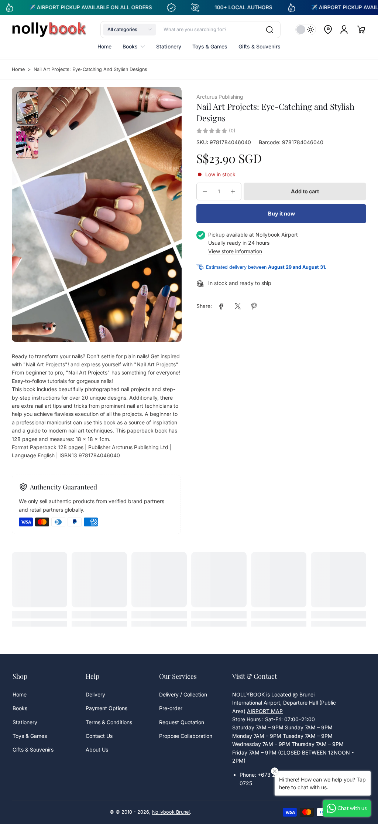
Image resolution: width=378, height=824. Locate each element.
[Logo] (49, 29)
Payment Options (106, 708)
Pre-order (170, 708)
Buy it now (281, 213)
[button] (129, 29)
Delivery (95, 694)
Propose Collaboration (185, 736)
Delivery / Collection (183, 694)
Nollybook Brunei (171, 812)
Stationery (25, 722)
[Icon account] (344, 29)
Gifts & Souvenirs (33, 749)
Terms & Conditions (109, 722)
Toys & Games (30, 736)
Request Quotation (181, 722)
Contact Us (99, 736)
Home (18, 69)
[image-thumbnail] (27, 108)
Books (20, 708)
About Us (97, 749)
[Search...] (269, 29)
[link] (221, 306)
